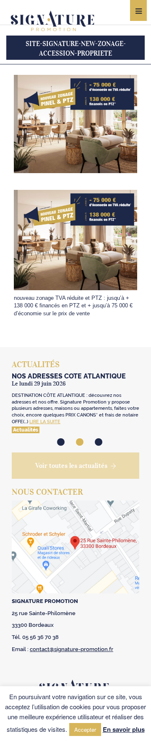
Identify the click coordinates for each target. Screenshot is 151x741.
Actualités (25, 430)
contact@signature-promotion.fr (71, 649)
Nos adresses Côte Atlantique (69, 376)
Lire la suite (44, 421)
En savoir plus (124, 729)
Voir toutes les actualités (71, 465)
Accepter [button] (85, 729)
